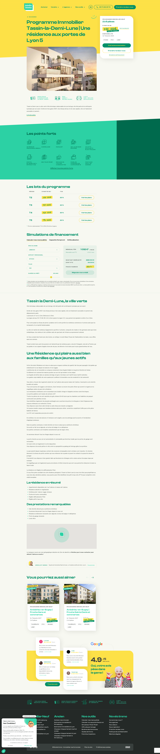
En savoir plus (91, 565)
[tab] (59, 87)
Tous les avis (53, 684)
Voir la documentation (116, 45)
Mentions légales (115, 734)
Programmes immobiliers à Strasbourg (36, 730)
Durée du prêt (34, 273)
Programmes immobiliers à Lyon (38, 733)
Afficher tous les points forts (61, 168)
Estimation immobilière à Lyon (64, 726)
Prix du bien (33, 245)
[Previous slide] (89, 87)
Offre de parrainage (89, 727)
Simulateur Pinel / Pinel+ (90, 725)
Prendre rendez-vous (124, 7)
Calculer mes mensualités (90, 720)
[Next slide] (93, 87)
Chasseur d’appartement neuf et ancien (65, 730)
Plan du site (88, 747)
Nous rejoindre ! (114, 727)
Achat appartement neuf (35, 725)
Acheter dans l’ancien (61, 720)
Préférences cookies (103, 747)
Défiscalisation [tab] (73, 240)
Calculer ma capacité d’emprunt (93, 722)
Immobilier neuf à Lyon (34, 722)
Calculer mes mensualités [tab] (37, 240)
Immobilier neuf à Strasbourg (37, 720)
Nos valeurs (113, 725)
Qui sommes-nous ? (115, 720)
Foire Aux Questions (88, 734)
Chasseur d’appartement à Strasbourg (63, 736)
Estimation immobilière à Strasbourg (62, 723)
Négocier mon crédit (80, 272)
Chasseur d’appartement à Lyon (65, 733)
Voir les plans (86, 197)
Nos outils (79, 7)
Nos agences (113, 722)
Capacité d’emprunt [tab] (57, 240)
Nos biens (32, 17)
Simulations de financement (116, 55)
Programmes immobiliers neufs (37, 727)
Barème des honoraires (90, 729)
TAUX (30, 264)
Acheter (44, 7)
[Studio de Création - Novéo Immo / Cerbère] (128, 747)
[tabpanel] (62, 266)
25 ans (55, 273)
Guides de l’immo (87, 731)
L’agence (66, 7)
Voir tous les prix (124, 28)
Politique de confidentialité (118, 731)
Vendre (54, 7)
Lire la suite (31, 115)
